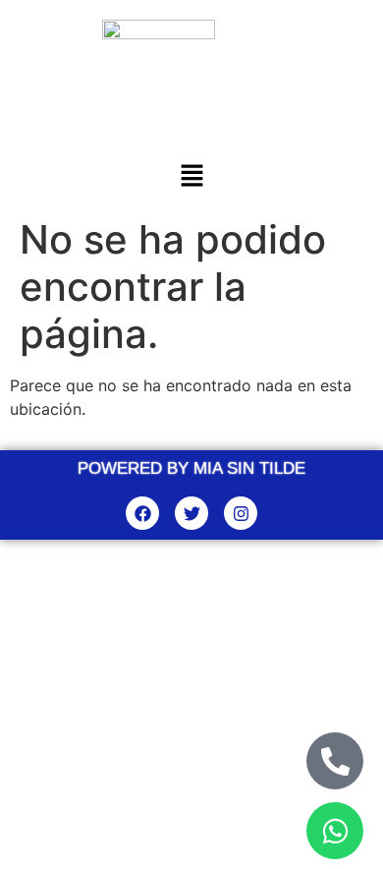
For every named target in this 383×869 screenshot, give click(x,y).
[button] (191, 177)
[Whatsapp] (334, 830)
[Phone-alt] (334, 760)
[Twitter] (191, 513)
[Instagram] (240, 513)
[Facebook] (142, 513)
